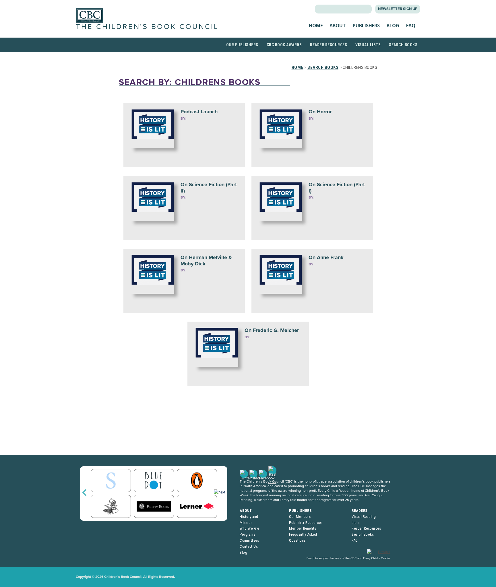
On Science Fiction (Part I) (337, 187)
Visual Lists (368, 44)
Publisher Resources (306, 522)
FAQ (410, 25)
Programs (247, 534)
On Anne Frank (326, 257)
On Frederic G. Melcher (272, 330)
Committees (249, 540)
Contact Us (249, 546)
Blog (393, 25)
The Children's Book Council (147, 26)
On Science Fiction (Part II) (209, 187)
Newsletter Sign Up (397, 9)
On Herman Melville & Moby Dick (206, 260)
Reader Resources (328, 44)
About (338, 25)
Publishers (366, 25)
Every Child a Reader (334, 491)
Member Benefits (302, 528)
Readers (360, 510)
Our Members (300, 516)
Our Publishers (242, 44)
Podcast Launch (199, 111)
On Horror (320, 111)
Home (316, 25)
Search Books (403, 44)
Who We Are (249, 528)
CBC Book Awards (284, 44)
